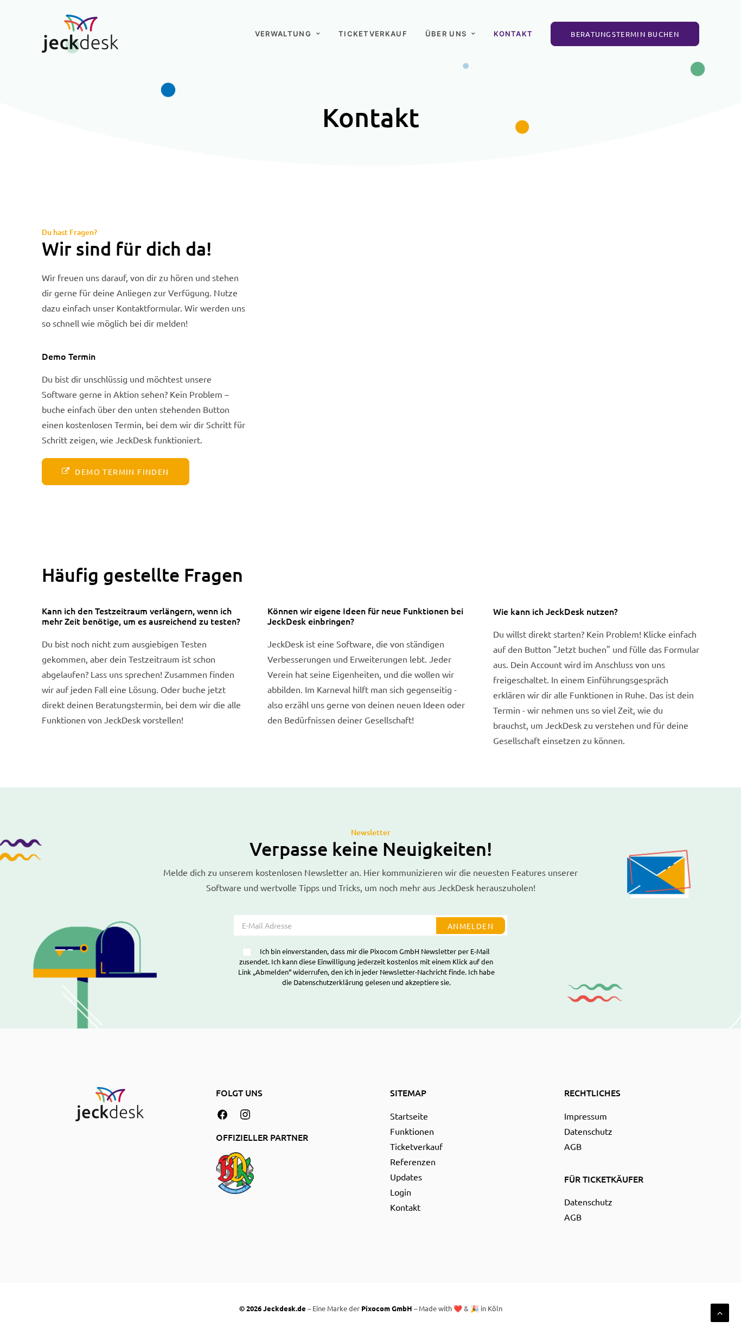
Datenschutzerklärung (328, 982)
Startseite (409, 1115)
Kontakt (513, 33)
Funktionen (412, 1131)
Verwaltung (283, 33)
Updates (406, 1176)
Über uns (446, 33)
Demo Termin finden (122, 472)
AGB (573, 1146)
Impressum (585, 1115)
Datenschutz (588, 1131)
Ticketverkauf (372, 33)
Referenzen (413, 1161)
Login (400, 1191)
